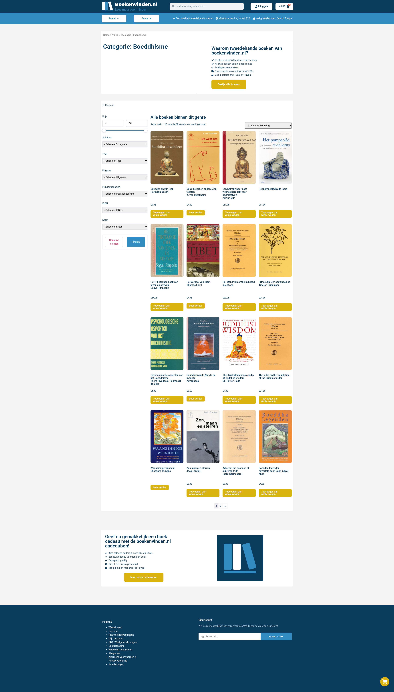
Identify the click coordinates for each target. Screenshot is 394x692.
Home (106, 35)
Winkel (115, 35)
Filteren (136, 241)
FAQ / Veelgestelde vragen (123, 642)
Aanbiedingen (116, 664)
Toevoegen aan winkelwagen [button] (161, 213)
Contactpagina (117, 645)
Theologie (126, 35)
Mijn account (116, 638)
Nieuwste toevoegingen (121, 634)
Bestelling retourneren (120, 649)
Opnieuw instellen (114, 242)
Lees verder (195, 212)
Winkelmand (115, 627)
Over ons (113, 631)
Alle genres (114, 653)
